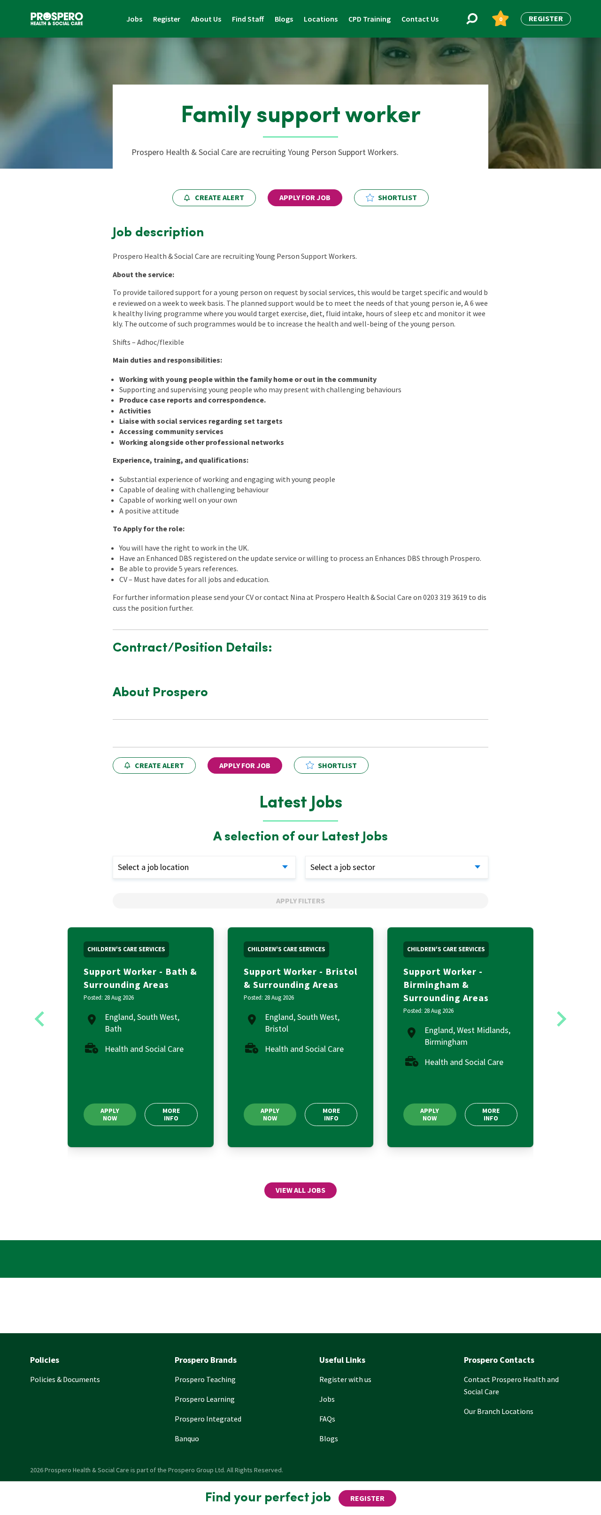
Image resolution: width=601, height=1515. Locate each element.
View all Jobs (300, 1190)
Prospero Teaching (205, 1379)
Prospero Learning (205, 1399)
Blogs (284, 18)
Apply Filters (300, 900)
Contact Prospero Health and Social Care (511, 1385)
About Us (206, 18)
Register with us (345, 1379)
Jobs (134, 18)
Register (166, 18)
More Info (171, 1114)
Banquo (187, 1438)
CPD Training (369, 18)
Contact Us (420, 18)
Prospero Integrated (208, 1418)
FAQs (327, 1418)
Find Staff (248, 18)
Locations (321, 18)
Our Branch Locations (498, 1411)
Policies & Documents (65, 1379)
